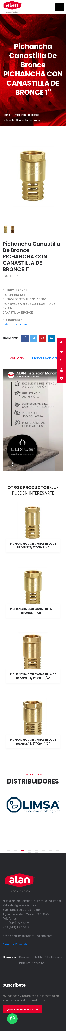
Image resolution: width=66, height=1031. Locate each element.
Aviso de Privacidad (16, 944)
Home (6, 114)
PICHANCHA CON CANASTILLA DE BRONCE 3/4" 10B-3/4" (33, 546)
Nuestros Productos (27, 114)
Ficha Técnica (44, 358)
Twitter (38, 957)
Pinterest (24, 963)
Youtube (39, 963)
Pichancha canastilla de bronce (22, 120)
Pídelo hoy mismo (15, 324)
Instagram (53, 957)
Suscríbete (14, 985)
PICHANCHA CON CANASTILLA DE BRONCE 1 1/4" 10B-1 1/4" (33, 676)
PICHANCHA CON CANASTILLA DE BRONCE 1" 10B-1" (33, 611)
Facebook (25, 957)
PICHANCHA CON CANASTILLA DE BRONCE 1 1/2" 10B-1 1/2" (33, 742)
